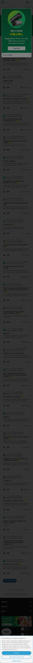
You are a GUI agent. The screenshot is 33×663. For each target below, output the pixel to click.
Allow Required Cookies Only (16, 657)
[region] (16, 649)
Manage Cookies (16, 661)
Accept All (16, 653)
